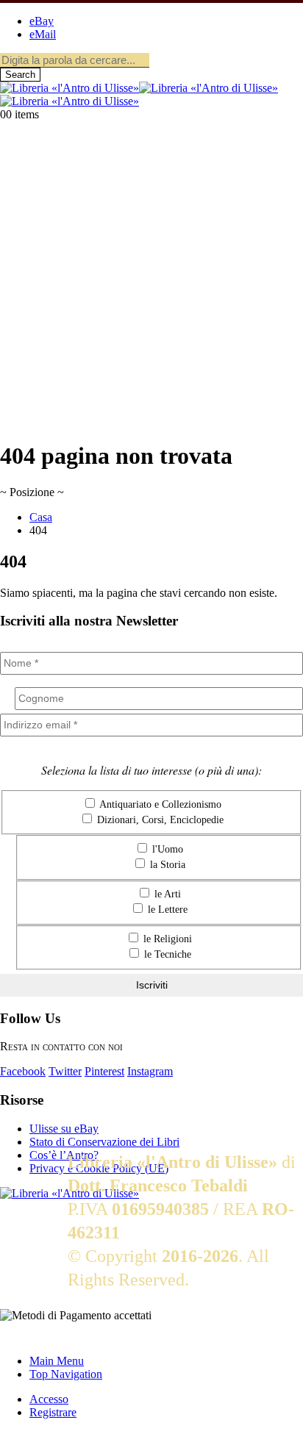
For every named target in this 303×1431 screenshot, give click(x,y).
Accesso (48, 1399)
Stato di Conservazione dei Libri (104, 1142)
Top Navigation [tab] (65, 1374)
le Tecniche (166, 954)
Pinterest (104, 1071)
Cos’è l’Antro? (64, 1155)
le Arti (166, 894)
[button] (9, 1336)
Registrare (52, 1412)
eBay (41, 21)
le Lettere (166, 909)
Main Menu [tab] (56, 1361)
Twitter (65, 1071)
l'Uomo (166, 849)
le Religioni (166, 938)
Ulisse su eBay (64, 1128)
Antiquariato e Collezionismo (159, 804)
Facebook (23, 1071)
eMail (42, 34)
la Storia (166, 864)
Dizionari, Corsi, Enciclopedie (159, 819)
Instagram (150, 1071)
